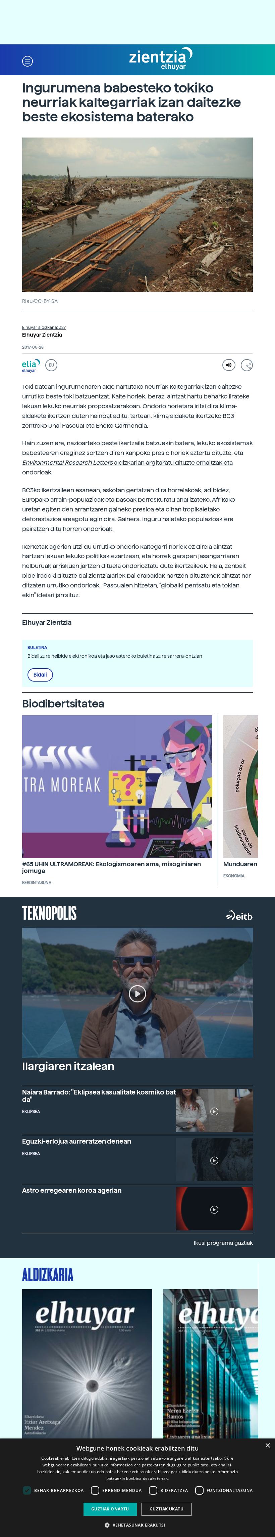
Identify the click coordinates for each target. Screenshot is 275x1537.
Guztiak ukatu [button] (166, 1509)
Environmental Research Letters (67, 462)
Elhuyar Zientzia (42, 335)
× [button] (267, 1445)
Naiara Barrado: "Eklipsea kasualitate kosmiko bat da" (99, 1096)
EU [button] (51, 365)
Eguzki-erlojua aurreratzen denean (76, 1141)
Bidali (40, 675)
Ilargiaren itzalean (68, 1066)
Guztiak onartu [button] (110, 1509)
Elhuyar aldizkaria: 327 (44, 327)
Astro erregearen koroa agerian (71, 1190)
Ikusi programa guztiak (223, 1243)
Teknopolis (49, 912)
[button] (27, 60)
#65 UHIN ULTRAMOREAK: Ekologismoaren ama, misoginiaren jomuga (111, 867)
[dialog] (137, 1487)
